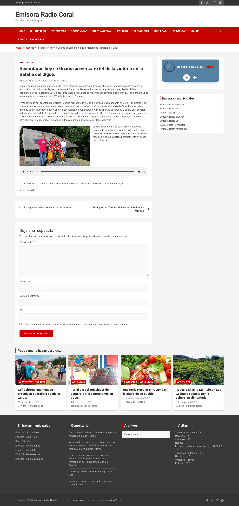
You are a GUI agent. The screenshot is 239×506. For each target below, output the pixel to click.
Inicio (21, 31)
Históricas (179, 31)
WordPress (116, 500)
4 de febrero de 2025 (81, 402)
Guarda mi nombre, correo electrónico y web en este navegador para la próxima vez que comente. (76, 324)
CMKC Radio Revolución (173, 124)
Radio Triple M (167, 112)
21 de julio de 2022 (29, 80)
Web (22, 310)
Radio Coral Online (31, 39)
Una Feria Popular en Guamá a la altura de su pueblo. (144, 392)
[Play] (186, 77)
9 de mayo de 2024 (185, 402)
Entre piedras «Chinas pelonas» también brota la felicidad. (118, 209)
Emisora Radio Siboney (172, 116)
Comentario (27, 242)
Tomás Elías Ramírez (134, 401)
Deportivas (58, 31)
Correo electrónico (30, 295)
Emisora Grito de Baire (172, 104)
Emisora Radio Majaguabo (174, 128)
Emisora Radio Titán (170, 108)
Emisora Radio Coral (44, 14)
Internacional (102, 31)
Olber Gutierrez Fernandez (54, 80)
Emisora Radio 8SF (170, 120)
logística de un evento (80, 442)
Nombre (25, 281)
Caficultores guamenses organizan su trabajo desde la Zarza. (39, 393)
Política (123, 31)
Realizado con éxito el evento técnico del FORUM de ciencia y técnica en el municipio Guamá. (93, 445)
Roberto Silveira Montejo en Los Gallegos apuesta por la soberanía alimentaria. (198, 393)
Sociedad (160, 31)
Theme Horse (78, 500)
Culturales (38, 31)
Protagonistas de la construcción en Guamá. (47, 207)
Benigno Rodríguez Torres (31, 406)
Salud (195, 31)
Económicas (79, 31)
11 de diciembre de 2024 (135, 398)
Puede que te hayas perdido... (40, 351)
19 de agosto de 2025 (29, 402)
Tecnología (141, 31)
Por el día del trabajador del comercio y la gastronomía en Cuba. (92, 393)
